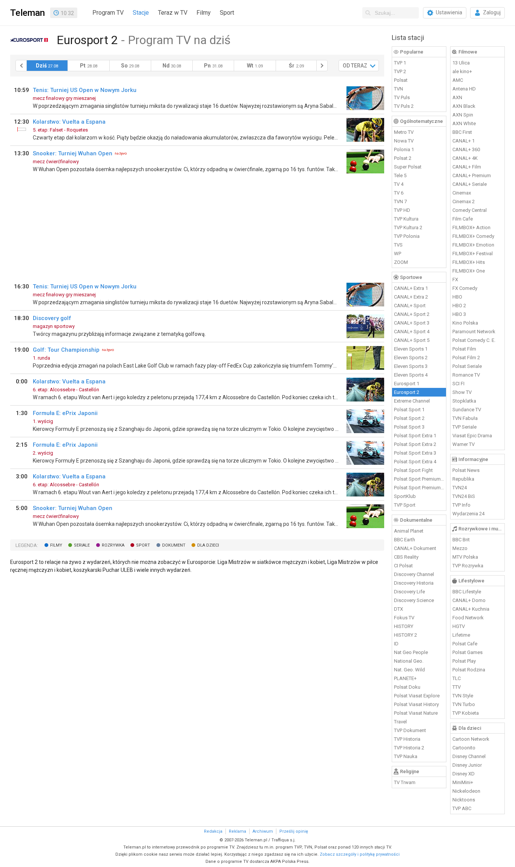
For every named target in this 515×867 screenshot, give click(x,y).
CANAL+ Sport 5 (411, 340)
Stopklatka (464, 401)
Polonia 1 (404, 149)
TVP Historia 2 (409, 748)
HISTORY (403, 626)
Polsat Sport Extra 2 (415, 444)
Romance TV (466, 375)
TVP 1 (400, 63)
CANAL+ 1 (463, 141)
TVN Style (462, 696)
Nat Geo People (411, 652)
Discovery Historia (414, 583)
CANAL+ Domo (469, 600)
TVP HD (402, 210)
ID (396, 643)
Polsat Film (464, 349)
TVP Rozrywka (467, 565)
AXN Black (463, 106)
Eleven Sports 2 (411, 357)
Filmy (203, 12)
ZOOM (401, 262)
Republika (463, 479)
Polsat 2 (402, 158)
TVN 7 (400, 201)
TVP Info (461, 505)
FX (455, 279)
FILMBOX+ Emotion (473, 245)
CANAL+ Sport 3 (411, 323)
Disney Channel (469, 756)
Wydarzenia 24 (468, 513)
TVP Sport (404, 505)
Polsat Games (467, 652)
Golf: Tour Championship (66, 349)
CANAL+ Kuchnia (470, 609)
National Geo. (408, 661)
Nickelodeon (466, 791)
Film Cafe (462, 219)
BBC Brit (461, 539)
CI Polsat (403, 565)
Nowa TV (404, 141)
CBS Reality (406, 557)
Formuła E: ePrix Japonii (65, 413)
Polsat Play (464, 661)
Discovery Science (414, 600)
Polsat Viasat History (416, 704)
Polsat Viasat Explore (417, 696)
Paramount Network (473, 331)
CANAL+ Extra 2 (411, 297)
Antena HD (464, 89)
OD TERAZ (355, 66)
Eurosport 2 (406, 392)
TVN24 (459, 487)
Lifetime (461, 635)
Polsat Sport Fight (413, 470)
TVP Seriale (464, 427)
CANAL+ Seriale (469, 184)
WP (397, 253)
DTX (398, 609)
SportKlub (405, 496)
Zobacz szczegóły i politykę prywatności (360, 854)
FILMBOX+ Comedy (473, 236)
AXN (457, 97)
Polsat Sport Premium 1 (419, 479)
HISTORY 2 (405, 635)
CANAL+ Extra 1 (411, 288)
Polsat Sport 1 (409, 409)
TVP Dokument (410, 730)
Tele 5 (400, 175)
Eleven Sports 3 (411, 366)
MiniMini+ (462, 782)
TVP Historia (407, 739)
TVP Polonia (407, 236)
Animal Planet (408, 531)
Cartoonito (463, 748)
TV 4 (398, 184)
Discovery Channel (414, 574)
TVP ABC (461, 808)
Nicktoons (463, 800)
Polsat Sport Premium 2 (419, 487)
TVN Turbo (463, 704)
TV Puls (402, 97)
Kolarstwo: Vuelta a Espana (69, 121)
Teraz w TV (172, 12)
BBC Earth (404, 539)
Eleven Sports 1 (411, 349)
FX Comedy (464, 288)
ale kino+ (462, 71)
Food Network (468, 617)
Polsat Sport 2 (409, 418)
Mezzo (459, 548)
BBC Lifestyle (466, 591)
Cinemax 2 (463, 201)
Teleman (27, 13)
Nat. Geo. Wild (409, 669)
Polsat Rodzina (468, 669)
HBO (457, 297)
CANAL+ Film (466, 167)
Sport (227, 12)
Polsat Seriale (467, 366)
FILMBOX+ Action (471, 227)
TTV (456, 687)
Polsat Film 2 (466, 357)
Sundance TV (466, 409)
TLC (456, 678)
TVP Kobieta (465, 713)
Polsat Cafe (464, 643)
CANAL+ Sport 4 (411, 331)
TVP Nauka (405, 756)
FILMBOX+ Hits (468, 262)
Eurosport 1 (406, 383)
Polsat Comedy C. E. (473, 340)
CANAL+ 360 (466, 149)
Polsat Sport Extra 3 (415, 453)
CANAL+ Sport (410, 305)
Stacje (141, 12)
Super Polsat (408, 167)
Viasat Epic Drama (472, 435)
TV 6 (398, 193)
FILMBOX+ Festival (472, 253)
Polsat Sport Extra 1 (415, 435)
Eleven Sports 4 (411, 375)
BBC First (462, 132)
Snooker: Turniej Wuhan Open (72, 153)
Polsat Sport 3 (409, 427)
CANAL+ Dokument (415, 548)
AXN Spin (462, 115)
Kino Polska (465, 323)
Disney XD (463, 774)
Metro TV (404, 132)
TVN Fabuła (465, 418)
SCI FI (458, 383)
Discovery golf (52, 318)
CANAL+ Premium (471, 175)
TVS (398, 245)
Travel (400, 722)
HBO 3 (459, 314)
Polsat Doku (407, 687)
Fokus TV (404, 617)
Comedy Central (469, 210)
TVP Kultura (406, 219)
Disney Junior (467, 765)
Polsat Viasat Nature (416, 713)
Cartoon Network (470, 739)
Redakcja (213, 831)
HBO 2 (459, 305)
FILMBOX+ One (468, 271)
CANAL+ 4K (465, 158)
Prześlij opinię (293, 831)
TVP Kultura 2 (408, 227)
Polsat (401, 80)
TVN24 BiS (463, 496)
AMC (457, 80)
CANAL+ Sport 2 (411, 314)
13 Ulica (461, 63)
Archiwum (263, 831)
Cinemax (461, 193)
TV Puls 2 (404, 106)
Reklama (237, 831)
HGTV (458, 626)
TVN (398, 89)
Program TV (108, 12)
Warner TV (463, 444)
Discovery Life (409, 591)
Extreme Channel (412, 401)
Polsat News (466, 470)
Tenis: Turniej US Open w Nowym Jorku (84, 90)
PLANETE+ (405, 678)
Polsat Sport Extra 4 (415, 461)
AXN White (464, 123)
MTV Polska (465, 557)
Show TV (462, 392)
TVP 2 (400, 71)
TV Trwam (404, 782)
